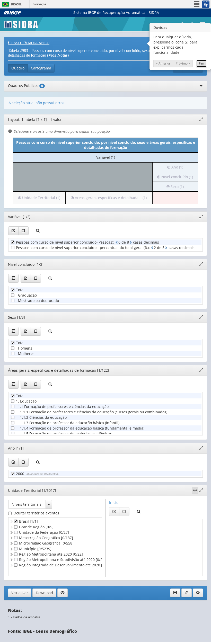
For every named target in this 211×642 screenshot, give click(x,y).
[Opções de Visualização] (62, 592)
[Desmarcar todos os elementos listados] (23, 230)
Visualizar (19, 592)
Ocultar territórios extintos (36, 513)
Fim (201, 63)
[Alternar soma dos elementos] (13, 278)
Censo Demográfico (28, 42)
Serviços (39, 4)
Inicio (113, 502)
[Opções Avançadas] (198, 592)
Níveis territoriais (26, 504)
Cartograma (41, 68)
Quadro (17, 68)
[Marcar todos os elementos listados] (13, 230)
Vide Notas (57, 55)
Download (44, 592)
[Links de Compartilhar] (186, 592)
